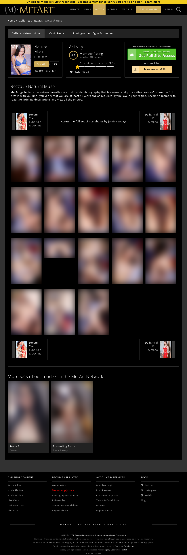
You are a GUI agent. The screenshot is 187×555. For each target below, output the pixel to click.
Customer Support (107, 495)
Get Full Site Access (157, 54)
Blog (143, 500)
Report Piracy (104, 510)
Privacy (100, 505)
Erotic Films (14, 485)
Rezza (38, 20)
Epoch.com (129, 546)
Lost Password (104, 490)
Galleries (24, 20)
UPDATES (75, 9)
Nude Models (15, 495)
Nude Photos (15, 490)
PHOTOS (99, 9)
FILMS (87, 9)
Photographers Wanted (65, 495)
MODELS (112, 9)
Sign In (169, 9)
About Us (13, 510)
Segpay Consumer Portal (115, 550)
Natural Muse (42, 49)
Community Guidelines (65, 505)
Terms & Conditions (107, 500)
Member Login (104, 485)
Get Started (148, 9)
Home (11, 20)
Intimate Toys (16, 505)
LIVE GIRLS (126, 9)
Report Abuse (60, 510)
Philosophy (58, 500)
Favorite (41, 64)
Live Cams (14, 500)
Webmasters (59, 485)
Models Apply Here (63, 490)
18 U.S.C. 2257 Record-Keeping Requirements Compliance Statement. (93, 535)
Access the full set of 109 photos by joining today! (93, 121)
